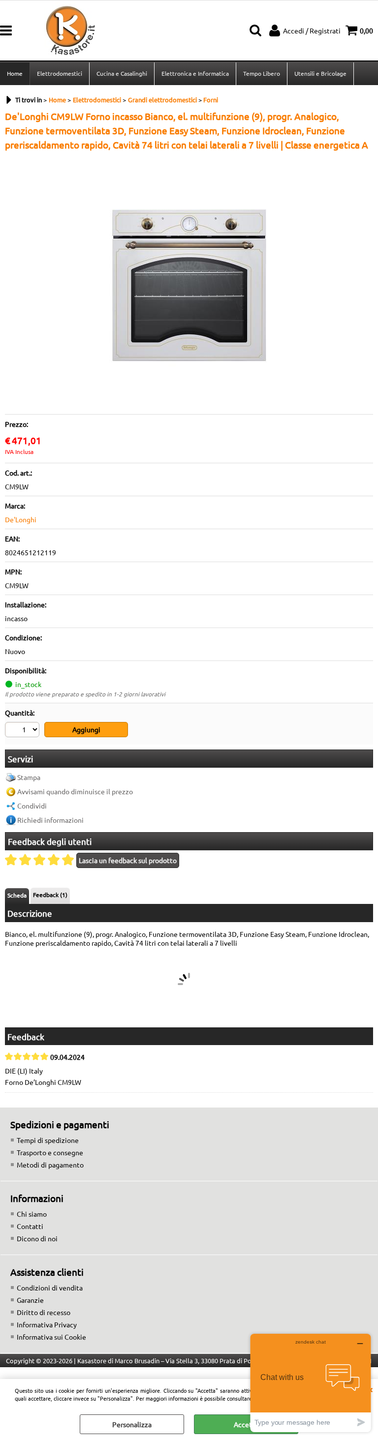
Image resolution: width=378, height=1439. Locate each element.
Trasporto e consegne (50, 1152)
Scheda (17, 895)
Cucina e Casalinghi (121, 73)
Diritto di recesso (43, 1312)
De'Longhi (20, 519)
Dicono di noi (37, 1238)
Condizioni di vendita (50, 1287)
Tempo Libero (261, 73)
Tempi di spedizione (48, 1140)
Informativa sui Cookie (51, 1336)
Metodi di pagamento (50, 1164)
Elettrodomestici (59, 73)
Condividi (32, 805)
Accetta (246, 1424)
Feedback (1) (50, 895)
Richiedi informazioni (50, 819)
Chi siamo (32, 1213)
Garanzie (30, 1299)
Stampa (28, 777)
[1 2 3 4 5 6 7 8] (23, 731)
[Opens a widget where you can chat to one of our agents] (311, 1383)
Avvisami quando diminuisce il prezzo (75, 791)
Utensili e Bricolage (320, 73)
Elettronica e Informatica (195, 73)
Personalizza (132, 1424)
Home (15, 73)
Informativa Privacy (47, 1324)
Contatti (30, 1226)
